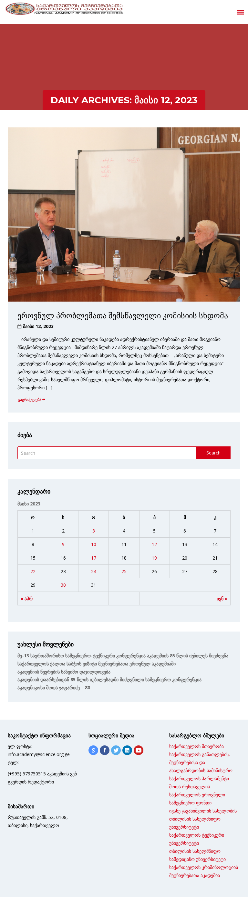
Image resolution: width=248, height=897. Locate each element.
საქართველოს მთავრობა (196, 746)
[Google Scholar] (93, 750)
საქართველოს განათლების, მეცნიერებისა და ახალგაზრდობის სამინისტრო (200, 762)
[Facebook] (104, 750)
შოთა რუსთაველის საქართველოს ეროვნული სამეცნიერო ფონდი (197, 794)
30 (63, 585)
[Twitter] (116, 750)
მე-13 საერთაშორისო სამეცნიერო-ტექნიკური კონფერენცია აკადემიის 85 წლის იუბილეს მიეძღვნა (122, 656)
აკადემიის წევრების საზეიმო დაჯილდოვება (63, 672)
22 (33, 571)
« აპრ (26, 598)
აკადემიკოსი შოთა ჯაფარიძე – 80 (53, 687)
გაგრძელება (29, 399)
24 (93, 571)
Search (213, 453)
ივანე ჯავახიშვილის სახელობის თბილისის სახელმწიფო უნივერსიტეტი (203, 819)
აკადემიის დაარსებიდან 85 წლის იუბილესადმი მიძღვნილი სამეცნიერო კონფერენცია (109, 679)
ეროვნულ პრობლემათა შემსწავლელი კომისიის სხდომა (122, 315)
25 (124, 571)
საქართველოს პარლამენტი (199, 778)
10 (93, 544)
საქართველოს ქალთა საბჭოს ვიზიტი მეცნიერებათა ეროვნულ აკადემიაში (96, 664)
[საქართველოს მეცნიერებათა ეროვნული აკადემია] (64, 10)
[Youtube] (138, 750)
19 (154, 558)
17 (93, 558)
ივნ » (222, 598)
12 (154, 544)
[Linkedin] (127, 750)
